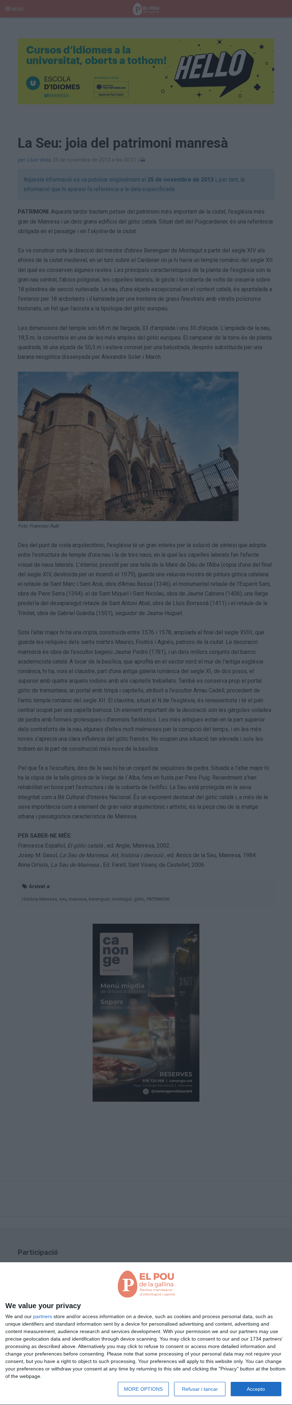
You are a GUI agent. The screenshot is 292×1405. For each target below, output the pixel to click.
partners (42, 1316)
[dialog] (146, 1334)
